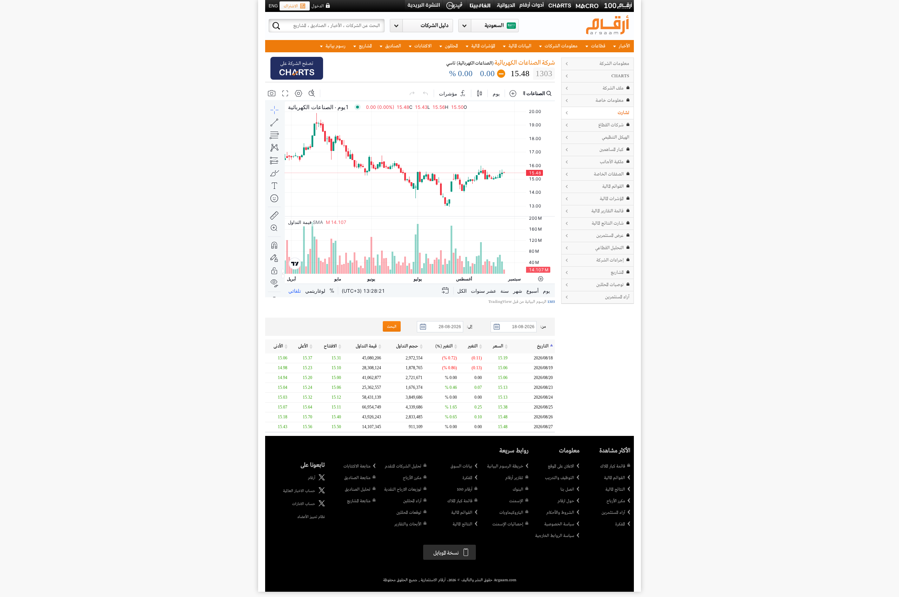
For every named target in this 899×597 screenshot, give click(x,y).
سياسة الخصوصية (559, 524)
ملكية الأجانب (612, 162)
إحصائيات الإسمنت (507, 524)
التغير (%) (444, 346)
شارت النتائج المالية (608, 223)
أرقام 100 (464, 489)
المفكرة (620, 524)
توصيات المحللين (610, 285)
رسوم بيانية (335, 46)
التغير (473, 346)
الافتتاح (330, 346)
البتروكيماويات (511, 513)
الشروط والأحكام (560, 513)
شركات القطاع (611, 125)
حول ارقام (566, 501)
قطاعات (597, 46)
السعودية (494, 25)
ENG (273, 6)
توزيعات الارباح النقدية (402, 489)
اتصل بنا (567, 489)
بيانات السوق (461, 466)
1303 (550, 301)
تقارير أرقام (514, 478)
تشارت (623, 113)
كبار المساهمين (611, 150)
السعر (498, 346)
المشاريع (365, 46)
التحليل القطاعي (609, 248)
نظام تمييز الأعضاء (311, 517)
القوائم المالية (613, 187)
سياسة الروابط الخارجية (554, 536)
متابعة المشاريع (358, 501)
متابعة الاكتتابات (356, 466)
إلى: (469, 326)
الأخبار (624, 46)
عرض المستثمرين (610, 236)
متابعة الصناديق (357, 478)
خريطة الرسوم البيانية (505, 466)
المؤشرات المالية (482, 46)
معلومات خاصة (610, 101)
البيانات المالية (519, 46)
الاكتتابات (422, 46)
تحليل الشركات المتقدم (403, 466)
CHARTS (620, 76)
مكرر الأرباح (615, 501)
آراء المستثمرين (617, 297)
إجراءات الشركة (610, 260)
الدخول (317, 6)
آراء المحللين (412, 501)
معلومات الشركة (614, 64)
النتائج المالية (615, 489)
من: (543, 326)
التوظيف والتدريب (559, 478)
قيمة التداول (366, 346)
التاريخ (543, 346)
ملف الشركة (613, 88)
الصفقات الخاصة (609, 174)
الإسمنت (516, 501)
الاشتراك (291, 6)
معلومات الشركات (561, 46)
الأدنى (278, 346)
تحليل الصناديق (357, 489)
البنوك (518, 489)
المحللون (451, 46)
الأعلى (303, 346)
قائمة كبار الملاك (612, 466)
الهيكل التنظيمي (615, 137)
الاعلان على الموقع (561, 466)
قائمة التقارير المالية (607, 211)
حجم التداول (407, 346)
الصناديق (392, 46)
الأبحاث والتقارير (407, 524)
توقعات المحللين (408, 513)
